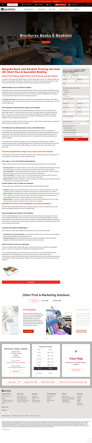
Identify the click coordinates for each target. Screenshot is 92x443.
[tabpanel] (46, 320)
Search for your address (68, 98)
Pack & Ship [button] (52, 9)
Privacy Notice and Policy (15, 415)
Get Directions (76, 370)
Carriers (33, 398)
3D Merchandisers (50, 396)
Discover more (28, 331)
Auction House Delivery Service (23, 400)
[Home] (2, 4)
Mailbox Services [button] (28, 9)
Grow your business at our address (7, 402)
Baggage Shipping (35, 397)
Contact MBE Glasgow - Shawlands (16, 362)
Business (64, 393)
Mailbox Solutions (6, 393)
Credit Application (65, 400)
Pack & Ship (35, 393)
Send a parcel (12, 382)
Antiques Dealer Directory (22, 397)
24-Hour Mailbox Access (6, 396)
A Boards (49, 397)
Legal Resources (80, 404)
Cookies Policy (32, 415)
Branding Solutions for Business (68, 398)
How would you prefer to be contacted (71, 88)
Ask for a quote (61, 4)
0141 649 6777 (16, 360)
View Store (16, 371)
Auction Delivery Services (22, 398)
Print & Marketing (51, 393)
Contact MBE (79, 403)
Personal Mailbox (46, 382)
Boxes (48, 401)
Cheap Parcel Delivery (36, 400)
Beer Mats (49, 398)
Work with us (79, 396)
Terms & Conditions (25, 415)
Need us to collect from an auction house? (71, 382)
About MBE (80, 393)
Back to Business (65, 396)
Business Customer (68, 128)
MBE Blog (79, 400)
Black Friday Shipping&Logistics (68, 397)
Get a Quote (46, 42)
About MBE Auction (21, 396)
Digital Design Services (66, 401)
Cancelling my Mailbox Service (7, 400)
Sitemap (78, 401)
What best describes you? (68, 125)
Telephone (66, 92)
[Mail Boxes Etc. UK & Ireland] (8, 9)
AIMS (3, 397)
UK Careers (79, 397)
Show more (5, 407)
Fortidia (37, 415)
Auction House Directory (22, 401)
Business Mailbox (29, 382)
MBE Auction (20, 393)
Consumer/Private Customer (70, 130)
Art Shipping (34, 396)
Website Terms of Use (6, 415)
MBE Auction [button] (41, 9)
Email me (66, 90)
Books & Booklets (50, 400)
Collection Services (35, 401)
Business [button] (76, 9)
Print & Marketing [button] (64, 9)
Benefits (3, 398)
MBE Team (79, 398)
